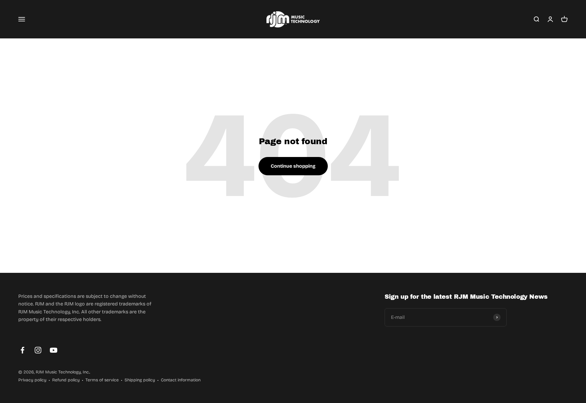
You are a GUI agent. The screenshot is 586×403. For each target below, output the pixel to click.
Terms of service (102, 380)
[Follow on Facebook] (22, 350)
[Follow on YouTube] (53, 350)
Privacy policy (32, 380)
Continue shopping (293, 166)
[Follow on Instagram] (38, 350)
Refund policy (66, 380)
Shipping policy (140, 380)
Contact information (181, 380)
